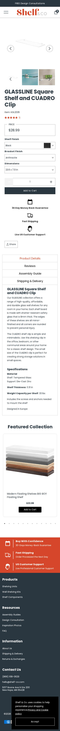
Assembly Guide (30, 273)
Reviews (30, 266)
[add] (51, 182)
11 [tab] (50, 523)
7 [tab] (32, 523)
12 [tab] (55, 523)
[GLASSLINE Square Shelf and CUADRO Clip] (30, 43)
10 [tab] (46, 523)
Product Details (30, 258)
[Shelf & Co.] (32, 12)
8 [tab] (36, 523)
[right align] (49, 48)
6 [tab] (27, 523)
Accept (35, 721)
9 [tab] (41, 523)
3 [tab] (13, 523)
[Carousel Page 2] (30, 77)
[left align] (10, 48)
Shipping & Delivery (30, 281)
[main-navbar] (6, 12)
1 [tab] (4, 523)
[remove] (9, 182)
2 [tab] (9, 523)
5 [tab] (23, 523)
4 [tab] (18, 523)
